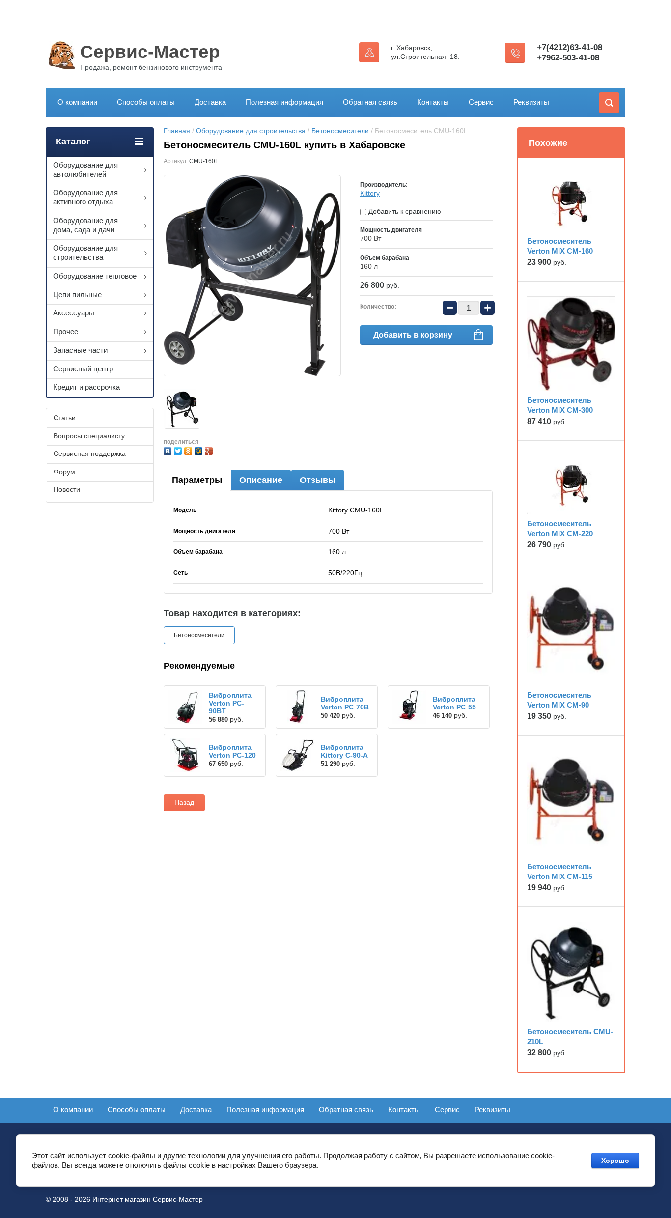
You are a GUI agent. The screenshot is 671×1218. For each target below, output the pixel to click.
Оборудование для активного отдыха (85, 197)
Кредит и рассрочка (86, 387)
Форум (64, 472)
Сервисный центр (83, 369)
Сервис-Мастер (150, 52)
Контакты (433, 102)
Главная (177, 131)
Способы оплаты (146, 102)
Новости (67, 489)
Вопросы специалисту (89, 436)
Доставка (210, 102)
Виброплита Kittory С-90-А (344, 751)
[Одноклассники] (189, 450)
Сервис (481, 102)
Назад (184, 802)
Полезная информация (284, 102)
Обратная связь (370, 102)
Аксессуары (73, 313)
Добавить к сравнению (403, 211)
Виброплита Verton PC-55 (454, 703)
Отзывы (318, 480)
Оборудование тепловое (95, 276)
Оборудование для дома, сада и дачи (85, 225)
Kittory (370, 193)
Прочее (65, 331)
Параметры (197, 480)
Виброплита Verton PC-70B (345, 703)
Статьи (65, 418)
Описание (260, 480)
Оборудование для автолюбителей (85, 169)
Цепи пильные (77, 294)
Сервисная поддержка (90, 453)
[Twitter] (179, 450)
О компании (77, 102)
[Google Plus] (210, 450)
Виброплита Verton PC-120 (232, 751)
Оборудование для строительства (251, 131)
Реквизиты (531, 102)
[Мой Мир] (200, 450)
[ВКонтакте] (169, 450)
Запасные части (80, 350)
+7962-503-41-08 (568, 57)
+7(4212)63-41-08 (569, 47)
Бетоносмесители (340, 131)
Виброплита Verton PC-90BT (230, 703)
